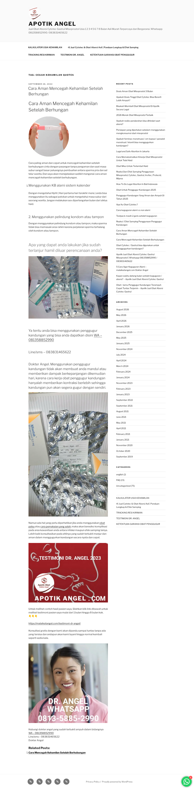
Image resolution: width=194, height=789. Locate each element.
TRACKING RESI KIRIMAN (41, 54)
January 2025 (123, 343)
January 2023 (123, 394)
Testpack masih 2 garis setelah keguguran (136, 216)
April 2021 (121, 428)
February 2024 (123, 371)
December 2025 (124, 332)
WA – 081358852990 (41, 733)
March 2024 (122, 366)
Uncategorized (123, 486)
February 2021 (123, 434)
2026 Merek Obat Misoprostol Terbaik (134, 115)
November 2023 (124, 383)
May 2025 (121, 337)
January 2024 (123, 377)
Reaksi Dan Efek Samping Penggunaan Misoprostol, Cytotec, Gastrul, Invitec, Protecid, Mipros (138, 175)
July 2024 (121, 354)
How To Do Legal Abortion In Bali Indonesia (136, 184)
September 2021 (124, 405)
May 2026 (121, 315)
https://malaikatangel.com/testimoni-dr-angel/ (54, 623)
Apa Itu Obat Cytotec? (127, 204)
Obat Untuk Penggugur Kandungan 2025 (136, 190)
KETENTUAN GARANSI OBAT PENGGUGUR (112, 54)
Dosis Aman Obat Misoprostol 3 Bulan (134, 91)
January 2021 (122, 439)
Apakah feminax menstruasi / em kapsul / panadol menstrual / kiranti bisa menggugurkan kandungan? (140, 142)
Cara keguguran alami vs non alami (133, 210)
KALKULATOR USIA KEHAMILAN (45, 47)
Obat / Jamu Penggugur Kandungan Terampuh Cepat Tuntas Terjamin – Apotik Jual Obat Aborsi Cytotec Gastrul (139, 288)
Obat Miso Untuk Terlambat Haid (132, 166)
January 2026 (123, 326)
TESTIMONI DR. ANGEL (72, 54)
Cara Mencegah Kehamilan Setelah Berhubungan (57, 752)
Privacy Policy (93, 781)
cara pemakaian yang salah (55, 526)
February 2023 (123, 388)
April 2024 (121, 360)
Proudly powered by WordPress (117, 781)
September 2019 (124, 456)
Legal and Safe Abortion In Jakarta (132, 151)
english (119, 474)
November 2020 (124, 445)
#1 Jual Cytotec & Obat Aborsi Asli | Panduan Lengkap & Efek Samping (103, 47)
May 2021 (121, 422)
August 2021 (122, 411)
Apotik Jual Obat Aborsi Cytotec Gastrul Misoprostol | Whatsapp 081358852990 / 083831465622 (136, 257)
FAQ (118, 480)
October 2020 (123, 451)
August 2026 (122, 309)
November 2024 (124, 349)
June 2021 (121, 417)
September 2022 (124, 400)
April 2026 (121, 320)
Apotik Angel (52, 23)
